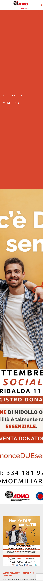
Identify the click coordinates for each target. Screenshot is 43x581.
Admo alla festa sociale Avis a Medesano (19, 574)
